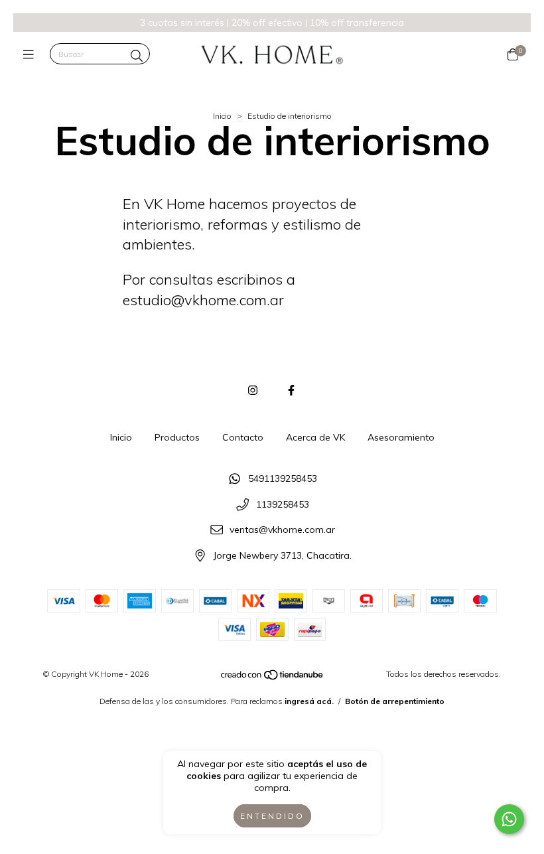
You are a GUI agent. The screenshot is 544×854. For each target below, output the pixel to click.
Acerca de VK (315, 437)
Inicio (222, 116)
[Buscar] (137, 55)
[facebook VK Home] (291, 390)
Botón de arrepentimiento (394, 701)
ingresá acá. (309, 701)
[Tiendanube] (273, 678)
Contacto (242, 437)
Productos (177, 437)
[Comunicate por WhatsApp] (509, 819)
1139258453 (282, 504)
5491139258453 (282, 478)
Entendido (272, 816)
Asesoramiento (401, 437)
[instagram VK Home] (253, 390)
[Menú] (31, 54)
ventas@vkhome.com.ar (282, 530)
